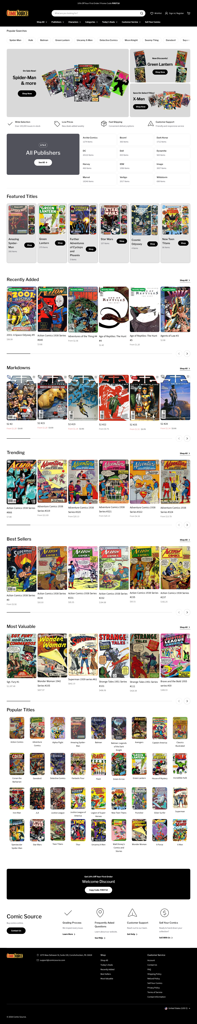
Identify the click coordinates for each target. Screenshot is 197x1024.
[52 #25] (145, 398)
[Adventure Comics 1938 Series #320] (83, 482)
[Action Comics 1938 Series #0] (21, 569)
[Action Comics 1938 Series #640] (52, 309)
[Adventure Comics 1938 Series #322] (145, 482)
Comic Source (19, 1016)
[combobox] (98, 13)
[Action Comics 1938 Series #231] (83, 568)
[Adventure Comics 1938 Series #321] (114, 481)
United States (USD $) (178, 1008)
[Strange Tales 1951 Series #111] (145, 656)
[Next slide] (187, 353)
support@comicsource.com (52, 960)
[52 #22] (114, 398)
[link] (31, 210)
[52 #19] (83, 398)
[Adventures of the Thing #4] (83, 310)
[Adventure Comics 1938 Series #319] (52, 481)
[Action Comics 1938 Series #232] (114, 568)
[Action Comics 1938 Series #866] (21, 482)
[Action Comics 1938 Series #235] (145, 567)
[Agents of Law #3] (175, 309)
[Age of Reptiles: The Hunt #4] (114, 310)
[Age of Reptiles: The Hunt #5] (145, 309)
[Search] (141, 13)
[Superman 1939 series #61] (83, 655)
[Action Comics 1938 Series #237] (175, 567)
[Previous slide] (179, 353)
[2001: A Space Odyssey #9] (21, 309)
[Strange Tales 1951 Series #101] (114, 656)
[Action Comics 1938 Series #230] (52, 568)
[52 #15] (52, 397)
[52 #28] (175, 397)
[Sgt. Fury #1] (21, 656)
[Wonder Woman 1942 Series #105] (52, 655)
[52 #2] (21, 397)
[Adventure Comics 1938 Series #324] (175, 482)
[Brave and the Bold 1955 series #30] (175, 656)
